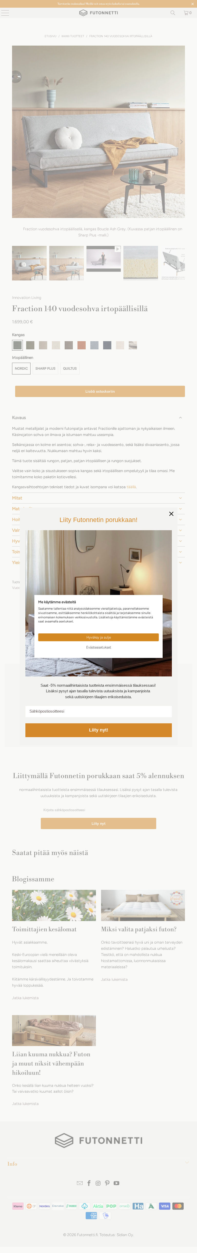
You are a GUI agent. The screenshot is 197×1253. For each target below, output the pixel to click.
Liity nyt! (98, 730)
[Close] (171, 514)
